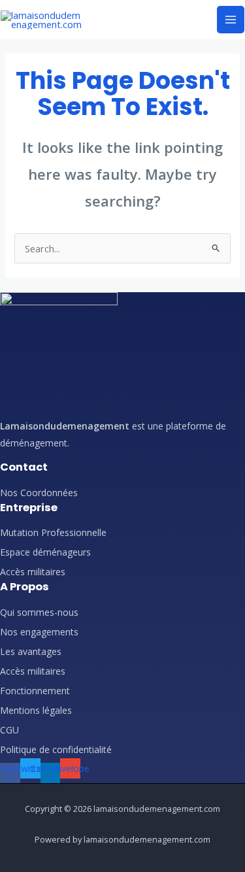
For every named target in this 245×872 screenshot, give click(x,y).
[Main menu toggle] (230, 19)
